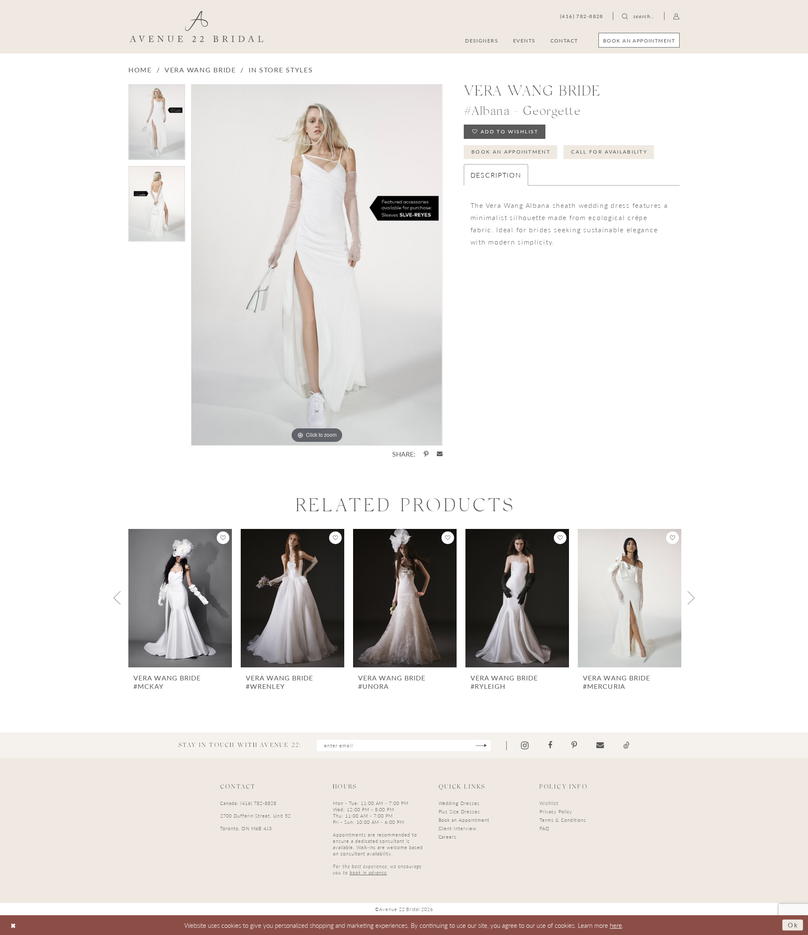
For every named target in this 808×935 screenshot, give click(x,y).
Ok (793, 924)
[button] (676, 16)
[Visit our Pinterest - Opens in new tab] (574, 745)
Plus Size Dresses (459, 811)
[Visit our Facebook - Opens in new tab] (550, 745)
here (616, 925)
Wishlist (549, 803)
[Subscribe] (481, 745)
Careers (448, 837)
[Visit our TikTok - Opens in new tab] (626, 745)
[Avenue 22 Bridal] (196, 26)
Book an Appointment (510, 151)
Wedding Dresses (459, 803)
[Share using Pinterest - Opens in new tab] (426, 454)
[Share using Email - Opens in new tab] (440, 454)
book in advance (368, 872)
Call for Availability (609, 151)
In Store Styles (281, 69)
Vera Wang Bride (200, 69)
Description (495, 175)
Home (140, 69)
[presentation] (180, 598)
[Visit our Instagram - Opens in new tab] (525, 745)
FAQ (545, 828)
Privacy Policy (556, 811)
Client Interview (457, 828)
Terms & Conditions (563, 820)
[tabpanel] (156, 125)
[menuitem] (639, 40)
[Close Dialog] (13, 925)
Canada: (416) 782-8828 (248, 803)
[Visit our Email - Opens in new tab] (600, 745)
